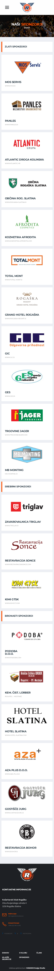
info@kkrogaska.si (16, 916)
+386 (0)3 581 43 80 (14, 925)
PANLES (10, 120)
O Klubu (23, 953)
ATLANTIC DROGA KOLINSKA (24, 159)
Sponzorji (24, 957)
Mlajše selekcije (6, 958)
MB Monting (14, 470)
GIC (7, 353)
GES (7, 392)
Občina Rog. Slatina (20, 198)
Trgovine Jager (17, 431)
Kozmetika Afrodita (20, 237)
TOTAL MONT (14, 276)
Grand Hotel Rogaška (22, 314)
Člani (39, 953)
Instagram (26, 933)
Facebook (8, 933)
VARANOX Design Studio (35, 968)
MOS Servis (13, 82)
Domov (27, 28)
